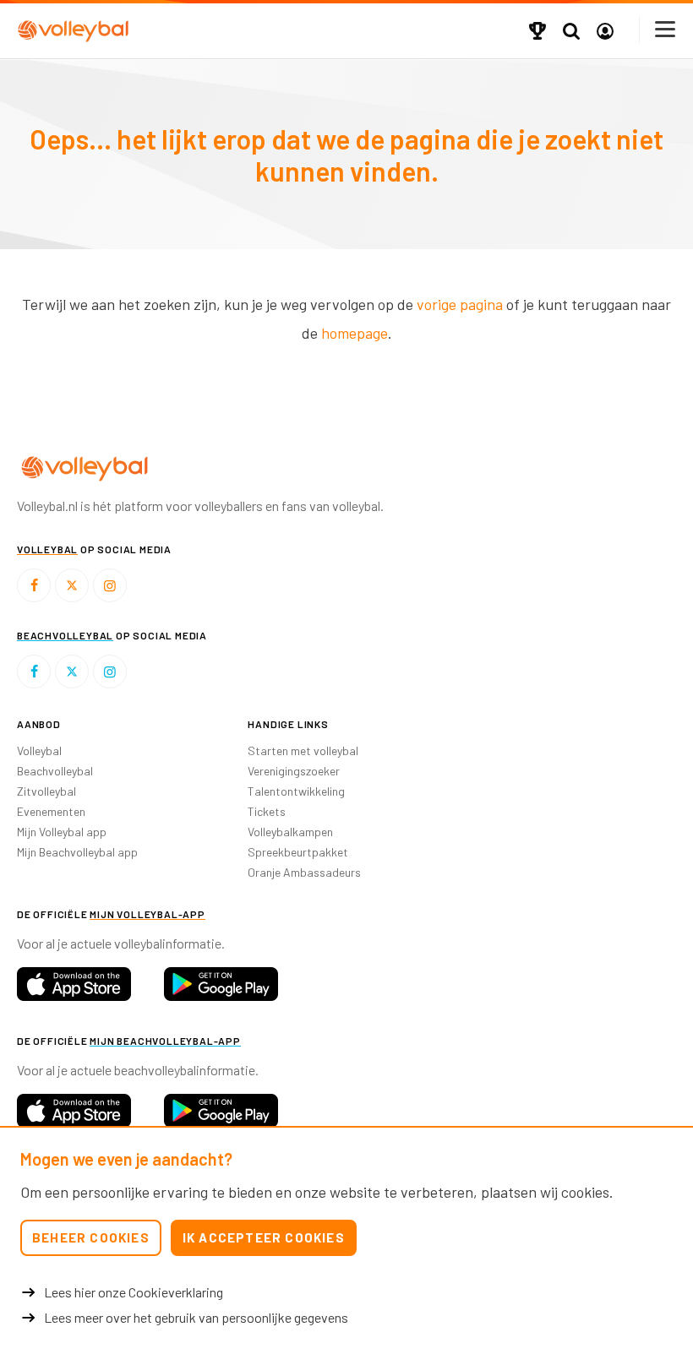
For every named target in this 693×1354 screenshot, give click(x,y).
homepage (354, 333)
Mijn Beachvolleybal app (77, 852)
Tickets (267, 811)
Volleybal (39, 750)
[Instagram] (110, 585)
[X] (72, 585)
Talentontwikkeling (296, 791)
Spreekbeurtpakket (298, 852)
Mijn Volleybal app (61, 831)
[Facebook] (34, 585)
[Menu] (666, 29)
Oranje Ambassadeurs (304, 872)
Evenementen (51, 811)
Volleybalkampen (290, 831)
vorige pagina (460, 304)
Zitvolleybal (46, 791)
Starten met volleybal (303, 750)
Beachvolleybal (55, 771)
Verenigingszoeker (294, 771)
